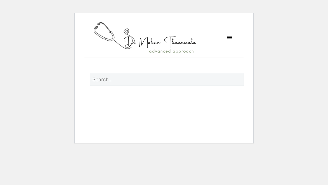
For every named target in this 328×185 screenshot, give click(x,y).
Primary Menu (229, 38)
